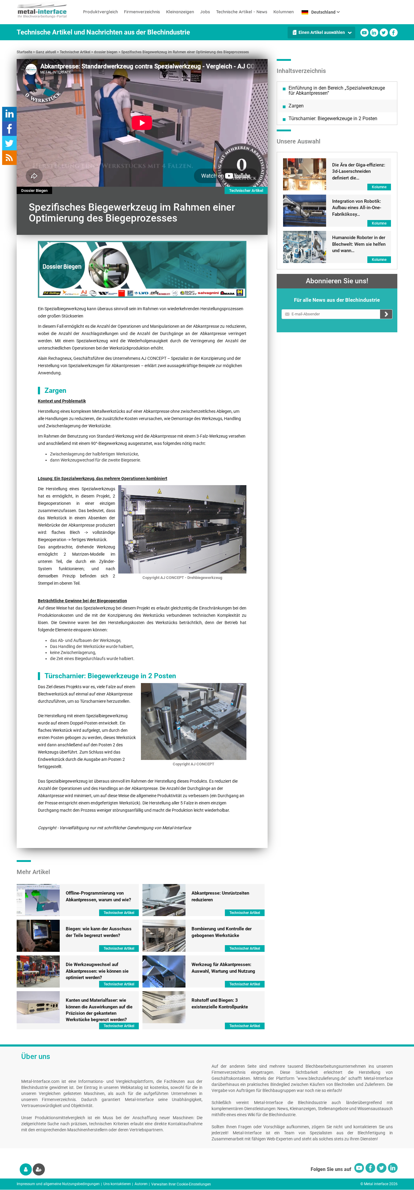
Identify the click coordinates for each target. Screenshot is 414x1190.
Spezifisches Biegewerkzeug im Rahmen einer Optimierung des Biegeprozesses (185, 52)
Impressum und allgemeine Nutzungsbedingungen (58, 1184)
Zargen (296, 106)
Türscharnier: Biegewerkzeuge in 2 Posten (333, 118)
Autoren (141, 1184)
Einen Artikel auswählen (322, 32)
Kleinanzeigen (180, 12)
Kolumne (379, 187)
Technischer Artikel (75, 52)
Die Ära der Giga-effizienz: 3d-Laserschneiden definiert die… (358, 171)
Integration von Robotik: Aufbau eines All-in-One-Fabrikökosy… (356, 208)
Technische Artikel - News (241, 12)
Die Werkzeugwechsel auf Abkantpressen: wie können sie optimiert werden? (97, 971)
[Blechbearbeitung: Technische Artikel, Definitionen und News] (48, 9)
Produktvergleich (100, 12)
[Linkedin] (142, 269)
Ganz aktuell (46, 52)
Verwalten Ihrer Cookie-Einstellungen (181, 1184)
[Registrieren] (39, 1169)
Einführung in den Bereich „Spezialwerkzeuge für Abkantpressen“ (337, 90)
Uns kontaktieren (117, 1184)
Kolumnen (283, 12)
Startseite (24, 52)
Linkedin (374, 32)
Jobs (205, 12)
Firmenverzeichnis (142, 12)
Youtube (364, 32)
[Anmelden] (26, 1169)
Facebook (393, 32)
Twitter (384, 32)
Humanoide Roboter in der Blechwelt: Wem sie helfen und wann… (359, 244)
